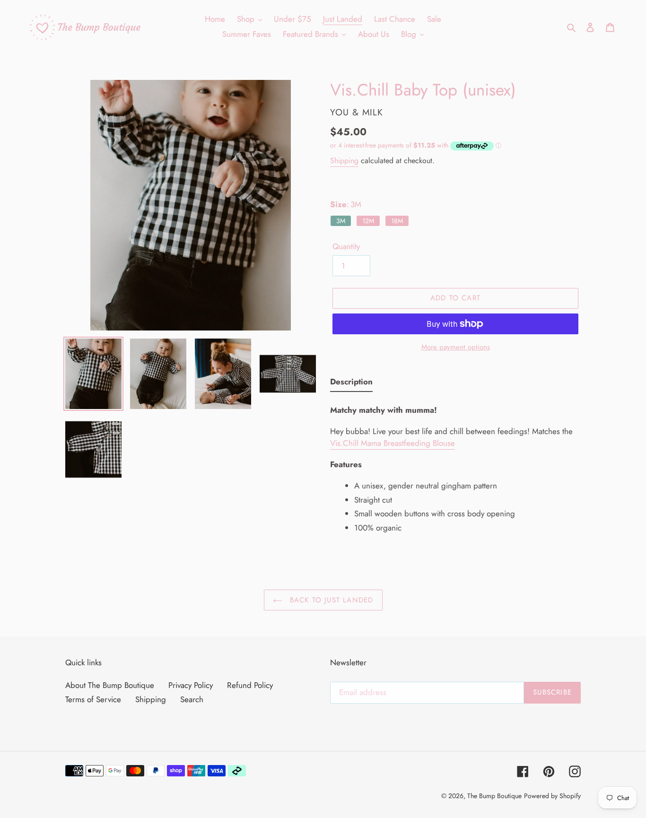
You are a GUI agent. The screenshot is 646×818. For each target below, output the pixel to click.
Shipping (344, 160)
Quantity (346, 246)
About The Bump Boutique (109, 685)
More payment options (455, 347)
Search (191, 699)
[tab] (351, 384)
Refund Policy (250, 685)
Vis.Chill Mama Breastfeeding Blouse (392, 443)
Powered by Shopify (552, 796)
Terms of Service (93, 699)
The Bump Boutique (494, 796)
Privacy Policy (190, 685)
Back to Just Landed (330, 600)
